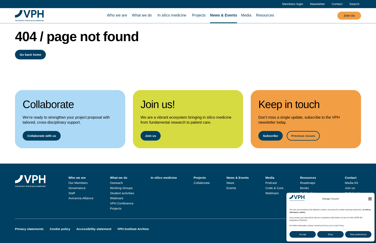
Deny (330, 234)
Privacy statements (29, 229)
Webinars (116, 198)
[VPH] (29, 15)
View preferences (358, 234)
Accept (302, 234)
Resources (265, 15)
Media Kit (351, 182)
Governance (77, 188)
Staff (71, 193)
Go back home (30, 54)
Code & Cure (274, 188)
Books (304, 188)
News (230, 182)
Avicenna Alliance (80, 198)
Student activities (122, 193)
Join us (150, 135)
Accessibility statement (93, 229)
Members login (292, 4)
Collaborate (202, 182)
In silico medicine (171, 15)
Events (231, 188)
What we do (142, 15)
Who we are (117, 15)
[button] (370, 198)
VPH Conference (122, 203)
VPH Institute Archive (133, 229)
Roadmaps (307, 182)
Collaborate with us (41, 135)
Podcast (271, 182)
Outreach (116, 182)
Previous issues (303, 135)
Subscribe (270, 135)
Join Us (349, 15)
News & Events (223, 15)
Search (354, 4)
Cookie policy (60, 229)
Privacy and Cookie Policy (333, 226)
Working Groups (121, 188)
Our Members (78, 182)
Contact (337, 4)
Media (246, 15)
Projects (199, 15)
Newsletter (317, 4)
